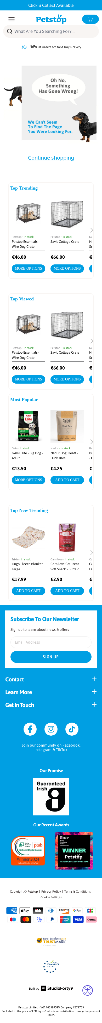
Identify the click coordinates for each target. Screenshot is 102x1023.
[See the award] (28, 851)
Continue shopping (51, 157)
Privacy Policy (51, 891)
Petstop (32, 891)
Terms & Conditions (77, 891)
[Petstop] (51, 19)
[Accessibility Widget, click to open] (87, 990)
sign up (51, 657)
